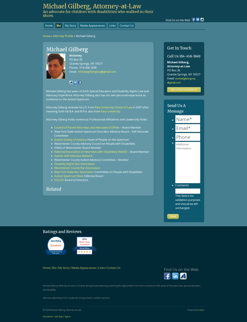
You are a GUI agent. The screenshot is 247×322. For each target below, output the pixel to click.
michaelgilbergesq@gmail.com (97, 72)
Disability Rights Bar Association (74, 164)
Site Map (59, 316)
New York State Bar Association (74, 172)
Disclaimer (48, 316)
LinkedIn (197, 19)
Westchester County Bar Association (77, 168)
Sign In (68, 316)
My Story (70, 25)
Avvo (202, 19)
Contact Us (127, 25)
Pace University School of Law (113, 107)
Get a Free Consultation (184, 89)
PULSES (59, 180)
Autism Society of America (70, 139)
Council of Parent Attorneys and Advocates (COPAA (86, 127)
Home (49, 25)
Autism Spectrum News (69, 176)
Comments (182, 185)
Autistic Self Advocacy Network (73, 156)
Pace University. (111, 111)
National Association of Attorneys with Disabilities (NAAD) (90, 152)
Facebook (193, 19)
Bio (59, 25)
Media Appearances (92, 25)
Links (112, 25)
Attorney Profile (63, 36)
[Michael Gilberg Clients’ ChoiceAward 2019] (84, 255)
